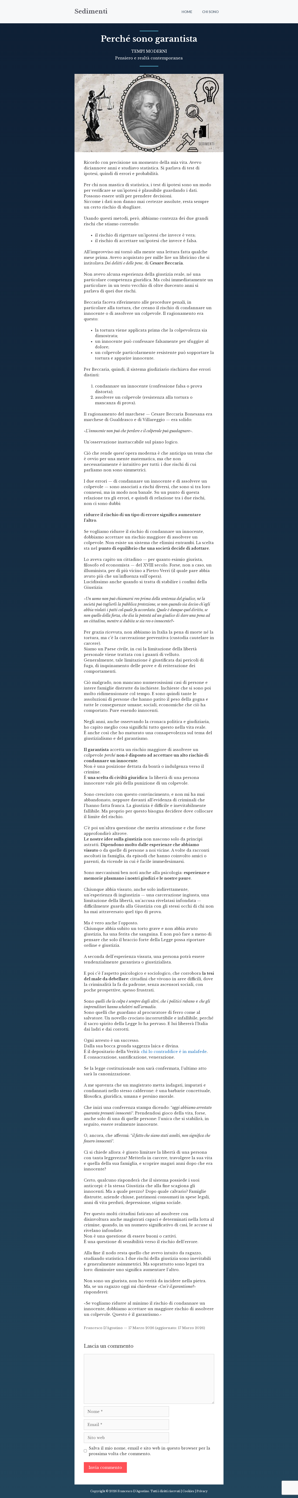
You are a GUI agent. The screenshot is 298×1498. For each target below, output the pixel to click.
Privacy (202, 1491)
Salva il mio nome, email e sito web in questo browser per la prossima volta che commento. (149, 1451)
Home (187, 12)
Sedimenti (91, 11)
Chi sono (210, 12)
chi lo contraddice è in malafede (174, 1051)
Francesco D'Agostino (103, 1328)
